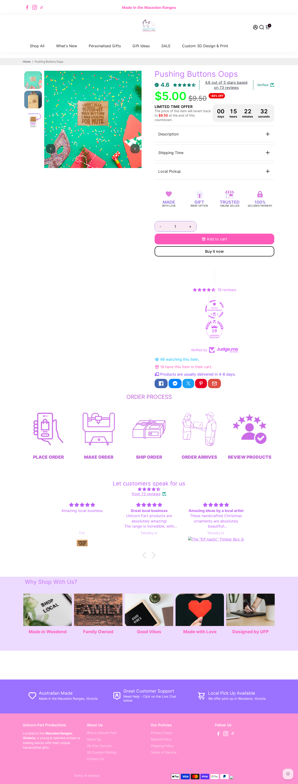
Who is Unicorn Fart (101, 733)
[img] (149, 489)
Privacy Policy (161, 733)
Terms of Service (163, 752)
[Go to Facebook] (27, 7)
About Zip (94, 739)
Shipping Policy (162, 746)
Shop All (37, 46)
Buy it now (214, 251)
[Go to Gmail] (214, 383)
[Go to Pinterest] (201, 383)
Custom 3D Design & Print (205, 46)
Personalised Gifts (105, 46)
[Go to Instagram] (34, 7)
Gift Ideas (141, 46)
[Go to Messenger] (175, 383)
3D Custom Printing (101, 752)
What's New (66, 46)
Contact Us (95, 759)
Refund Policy (161, 739)
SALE (166, 46)
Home (26, 61)
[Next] (135, 148)
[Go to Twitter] (188, 383)
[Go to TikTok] (41, 7)
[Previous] (50, 148)
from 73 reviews (146, 493)
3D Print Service (99, 746)
